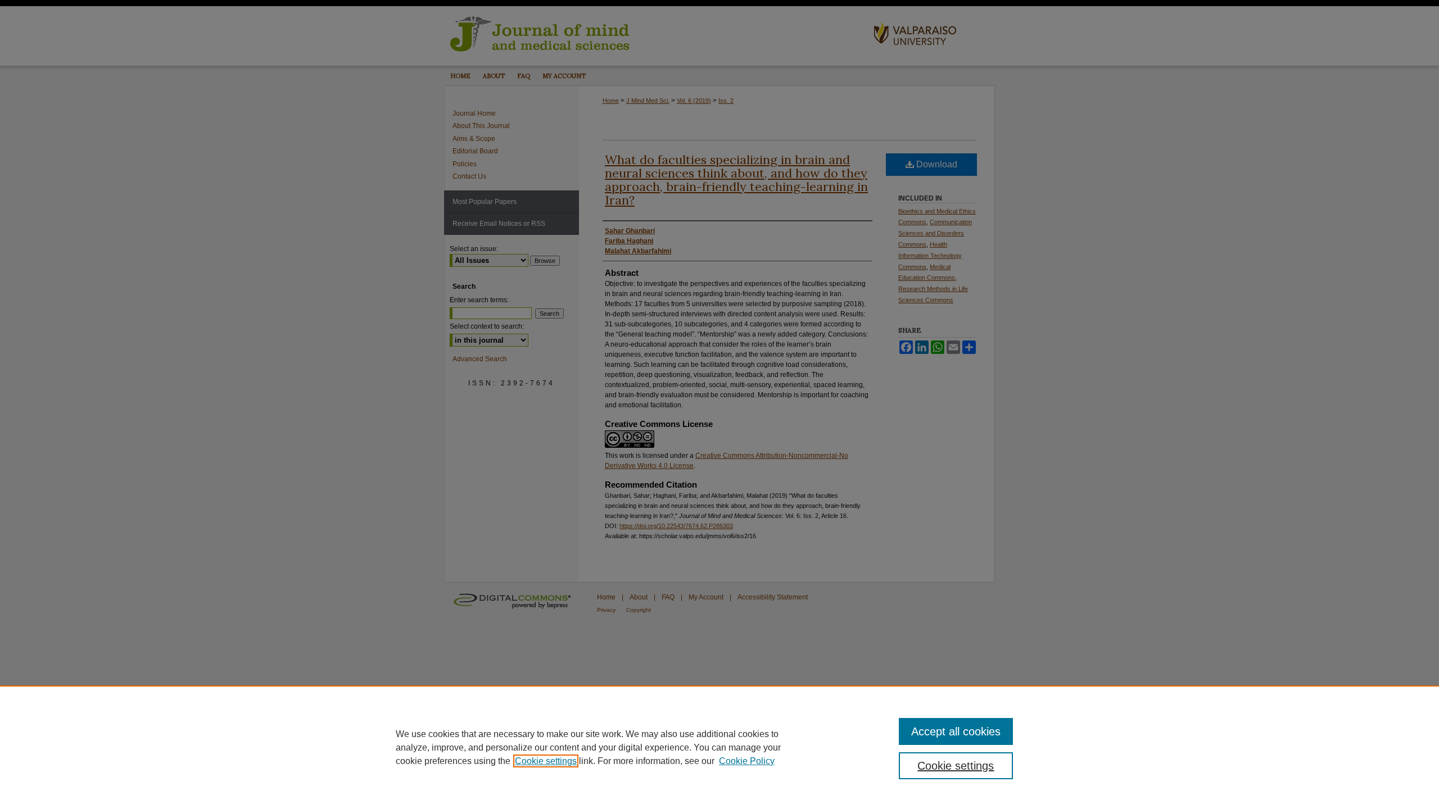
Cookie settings (546, 761)
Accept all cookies (956, 731)
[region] (719, 747)
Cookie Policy (747, 761)
